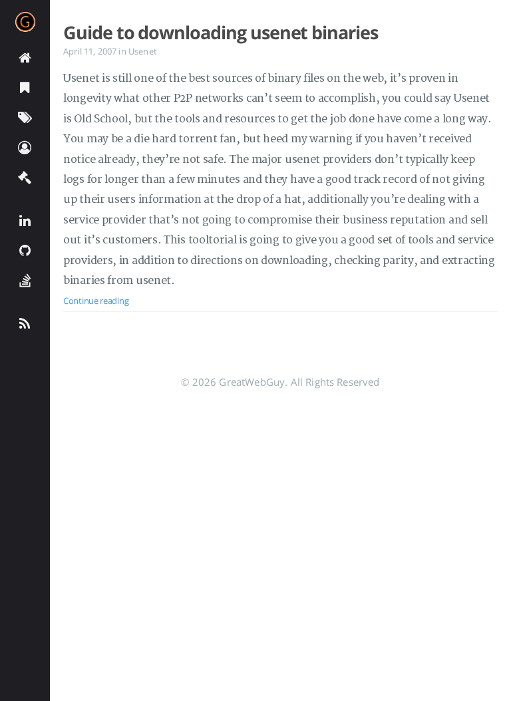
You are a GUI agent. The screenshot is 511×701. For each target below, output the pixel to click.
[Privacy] (25, 177)
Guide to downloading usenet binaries (220, 33)
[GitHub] (25, 250)
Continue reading (95, 301)
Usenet (142, 51)
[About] (25, 147)
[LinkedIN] (25, 220)
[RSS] (25, 323)
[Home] (25, 57)
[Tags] (25, 117)
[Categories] (25, 87)
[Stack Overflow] (25, 280)
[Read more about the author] (25, 22)
